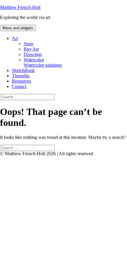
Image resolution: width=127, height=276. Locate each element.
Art (15, 38)
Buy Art (31, 49)
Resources (21, 81)
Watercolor (43, 62)
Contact (19, 86)
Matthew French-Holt (20, 7)
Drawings (33, 54)
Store (28, 43)
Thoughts (21, 75)
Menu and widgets (17, 28)
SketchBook (23, 70)
